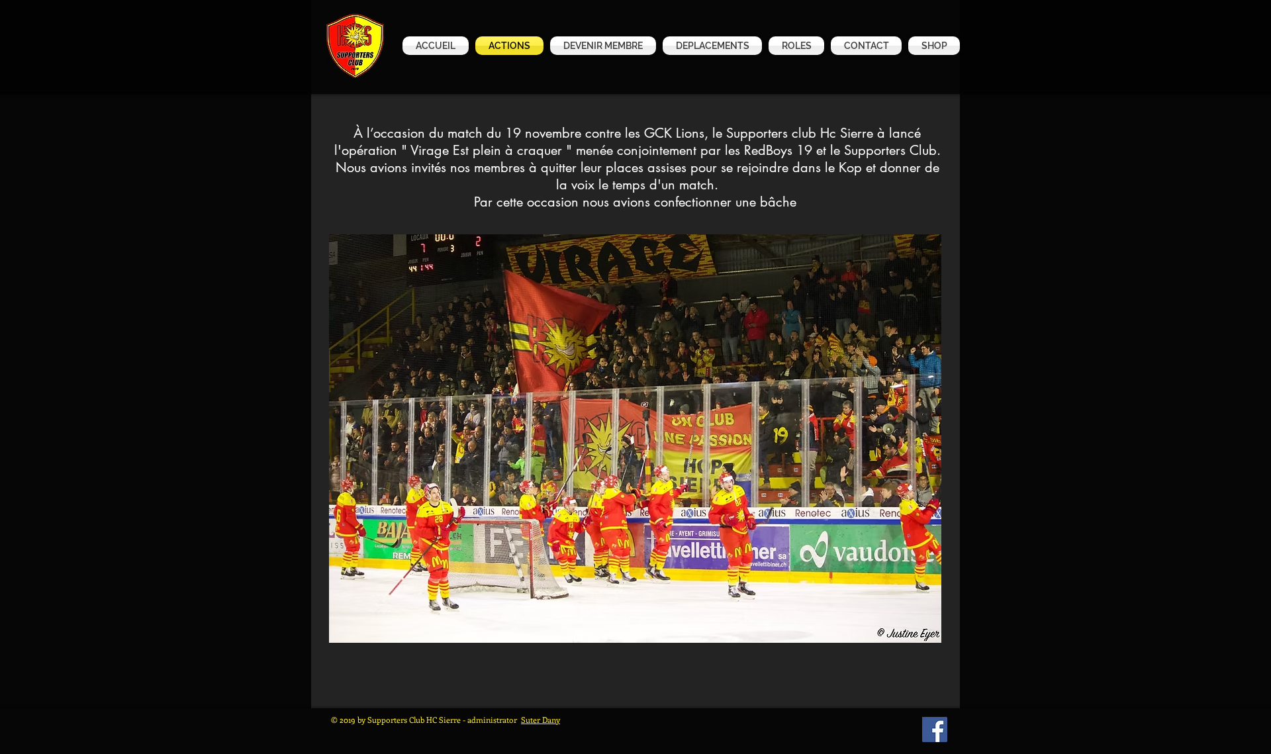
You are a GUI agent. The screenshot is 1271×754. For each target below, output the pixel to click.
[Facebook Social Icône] (934, 729)
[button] (932, 45)
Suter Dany (540, 719)
